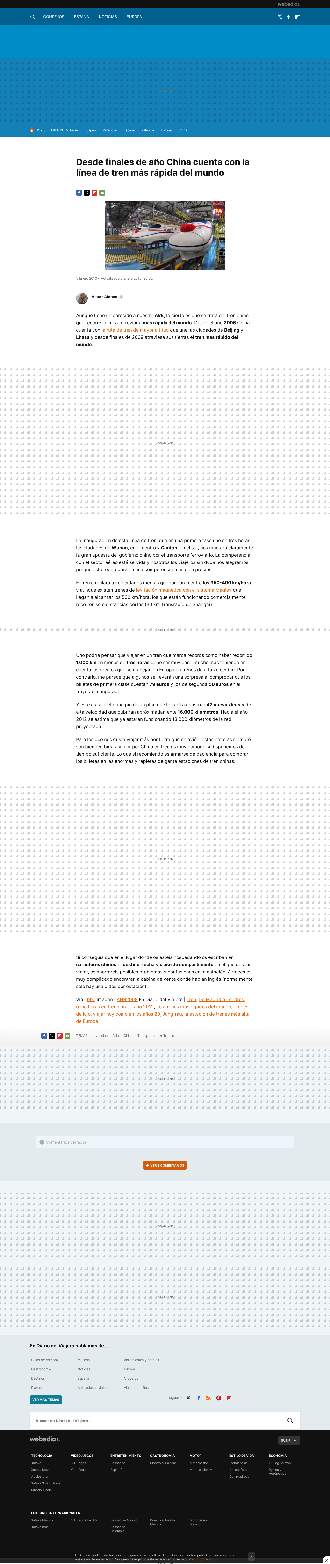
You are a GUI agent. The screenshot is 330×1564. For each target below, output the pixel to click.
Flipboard (297, 17)
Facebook (288, 17)
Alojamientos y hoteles (141, 1360)
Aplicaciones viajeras (94, 1387)
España (81, 16)
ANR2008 (127, 999)
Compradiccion (240, 1476)
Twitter (279, 17)
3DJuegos (78, 1463)
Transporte (146, 1035)
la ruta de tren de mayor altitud (135, 330)
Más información (200, 1559)
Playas (36, 1387)
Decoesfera (238, 1470)
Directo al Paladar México (163, 1522)
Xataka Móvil (40, 1470)
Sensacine (118, 1463)
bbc (91, 999)
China (183, 130)
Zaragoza (110, 130)
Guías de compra (44, 1360)
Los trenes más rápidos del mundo (193, 1007)
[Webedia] (289, 4)
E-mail (102, 193)
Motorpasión (199, 1463)
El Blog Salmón (280, 1463)
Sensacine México (124, 1520)
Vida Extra (78, 1470)
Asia (115, 1035)
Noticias (108, 16)
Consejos (53, 16)
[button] (107, 297)
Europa (134, 16)
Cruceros (131, 1378)
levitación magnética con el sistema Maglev (184, 590)
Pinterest (218, 1397)
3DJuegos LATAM (84, 1520)
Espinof (116, 1470)
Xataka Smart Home (46, 1483)
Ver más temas (45, 1400)
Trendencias (238, 1463)
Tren (191, 999)
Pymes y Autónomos (277, 1471)
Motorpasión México (199, 1522)
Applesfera (39, 1476)
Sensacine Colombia (118, 1529)
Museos (84, 1360)
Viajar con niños (136, 1387)
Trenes (168, 1035)
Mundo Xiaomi (41, 1490)
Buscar (290, 1420)
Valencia (148, 130)
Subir (286, 1440)
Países (75, 130)
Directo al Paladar (163, 1463)
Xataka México (42, 1520)
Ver (167, 1165)
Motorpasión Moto (204, 1470)
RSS (208, 1397)
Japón (91, 130)
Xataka (36, 1463)
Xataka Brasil (40, 1527)
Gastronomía (41, 1369)
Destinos (38, 1378)
